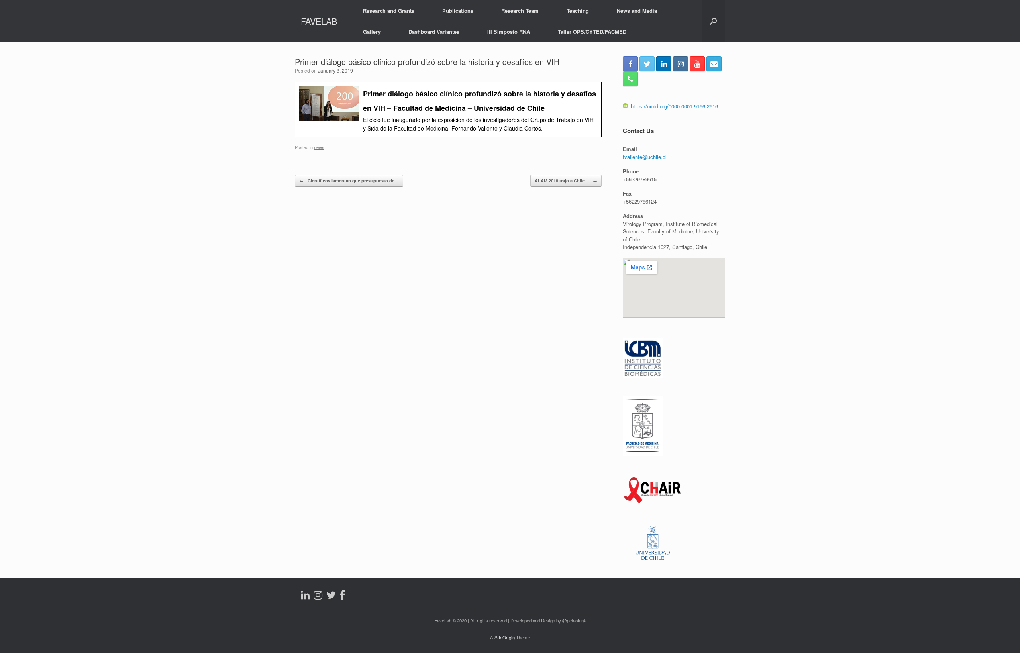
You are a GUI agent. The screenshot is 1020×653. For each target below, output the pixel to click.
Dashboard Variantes (433, 31)
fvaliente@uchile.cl (645, 157)
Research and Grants (388, 10)
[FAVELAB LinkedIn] (663, 63)
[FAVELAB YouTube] (697, 63)
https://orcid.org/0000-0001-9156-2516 (674, 106)
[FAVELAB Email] (714, 63)
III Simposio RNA (508, 31)
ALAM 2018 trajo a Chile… (566, 181)
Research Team (520, 10)
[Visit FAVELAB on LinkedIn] (305, 596)
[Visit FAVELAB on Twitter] (331, 596)
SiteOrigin (504, 637)
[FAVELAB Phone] (630, 78)
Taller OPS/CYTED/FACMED (592, 31)
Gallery (372, 31)
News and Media (637, 10)
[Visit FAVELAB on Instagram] (318, 596)
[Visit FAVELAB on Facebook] (342, 596)
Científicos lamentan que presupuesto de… (349, 181)
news (319, 147)
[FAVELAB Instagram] (680, 63)
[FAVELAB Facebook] (630, 63)
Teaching (578, 10)
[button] (713, 21)
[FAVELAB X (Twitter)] (647, 63)
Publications (457, 10)
